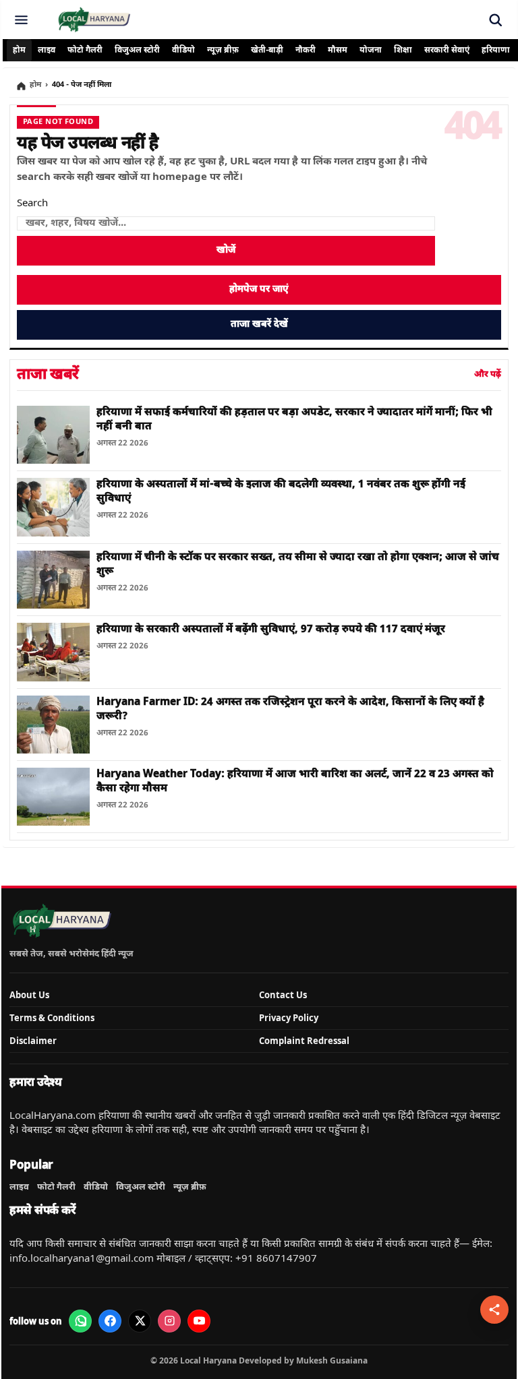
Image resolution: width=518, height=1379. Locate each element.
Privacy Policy (288, 1018)
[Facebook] (109, 1321)
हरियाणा (496, 50)
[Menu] (21, 19)
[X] (139, 1321)
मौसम (337, 50)
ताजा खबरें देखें (259, 324)
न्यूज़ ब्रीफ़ (223, 50)
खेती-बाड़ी (267, 50)
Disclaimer (33, 1041)
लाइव (46, 50)
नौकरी (305, 50)
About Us (29, 995)
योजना (370, 50)
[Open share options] (494, 1309)
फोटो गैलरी (85, 50)
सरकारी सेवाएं (446, 50)
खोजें (226, 250)
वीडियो (183, 50)
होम (19, 50)
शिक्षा (403, 50)
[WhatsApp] (80, 1321)
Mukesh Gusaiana (332, 1360)
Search (32, 203)
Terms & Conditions (51, 1018)
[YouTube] (199, 1321)
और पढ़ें (487, 374)
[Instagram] (169, 1321)
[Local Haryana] (93, 19)
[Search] (495, 19)
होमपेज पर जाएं (259, 289)
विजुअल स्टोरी (137, 50)
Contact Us (283, 995)
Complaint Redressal (304, 1041)
